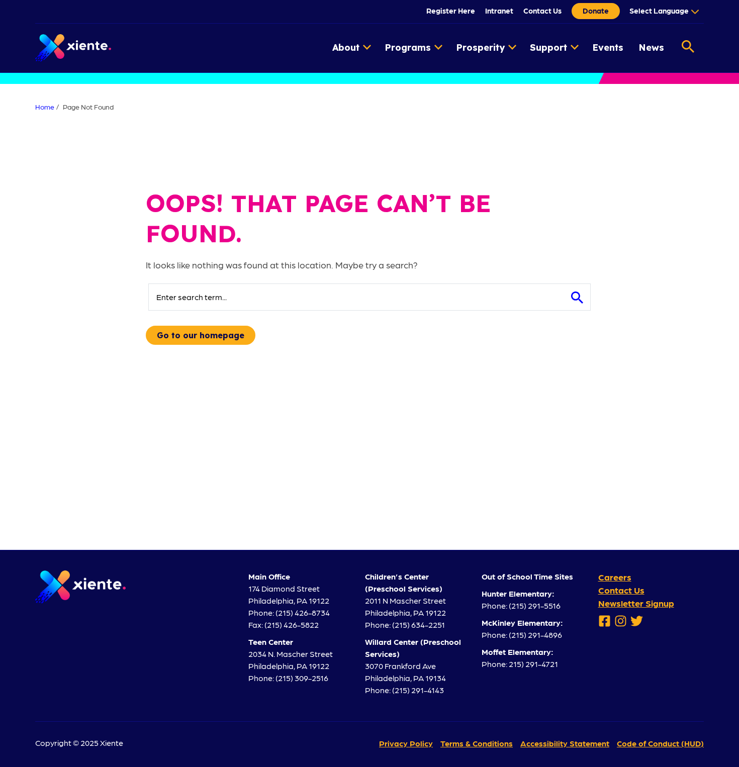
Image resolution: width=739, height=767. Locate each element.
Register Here (450, 10)
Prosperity (480, 47)
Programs (408, 47)
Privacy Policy (406, 743)
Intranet (499, 10)
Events (607, 47)
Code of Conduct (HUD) (660, 743)
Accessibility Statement (564, 743)
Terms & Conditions (476, 743)
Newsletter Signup (636, 603)
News (651, 47)
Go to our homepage (200, 335)
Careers (614, 576)
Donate (596, 10)
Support (548, 47)
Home (44, 107)
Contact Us (542, 10)
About (345, 47)
